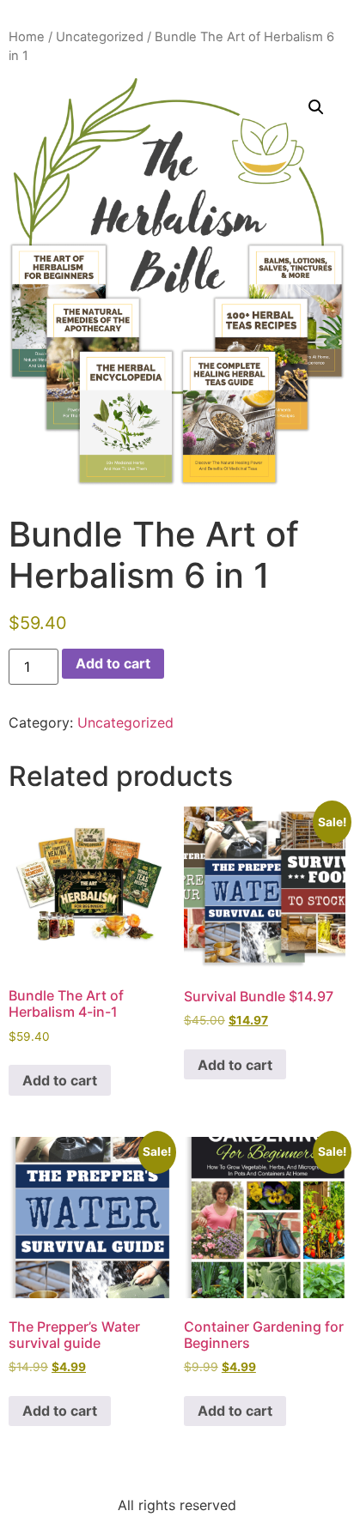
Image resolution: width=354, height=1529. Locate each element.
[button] (316, 107)
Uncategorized (99, 37)
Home (27, 37)
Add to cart (113, 663)
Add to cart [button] (59, 1080)
